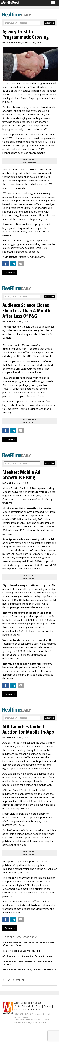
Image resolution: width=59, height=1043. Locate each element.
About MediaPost (22, 1003)
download (41, 491)
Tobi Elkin (10, 321)
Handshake (10, 256)
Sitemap (47, 1006)
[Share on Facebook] (5, 263)
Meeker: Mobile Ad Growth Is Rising (21, 950)
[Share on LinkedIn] (13, 263)
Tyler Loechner (13, 42)
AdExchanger (24, 368)
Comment (10, 272)
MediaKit (37, 1003)
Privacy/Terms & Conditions (27, 1009)
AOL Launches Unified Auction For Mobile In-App (27, 956)
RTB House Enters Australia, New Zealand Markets (29, 969)
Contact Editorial (22, 1006)
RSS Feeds (36, 1006)
